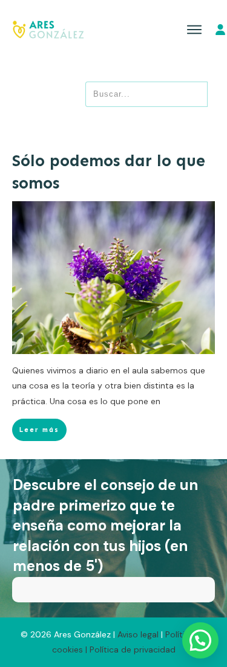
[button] (200, 640)
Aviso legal (139, 634)
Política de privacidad (133, 649)
